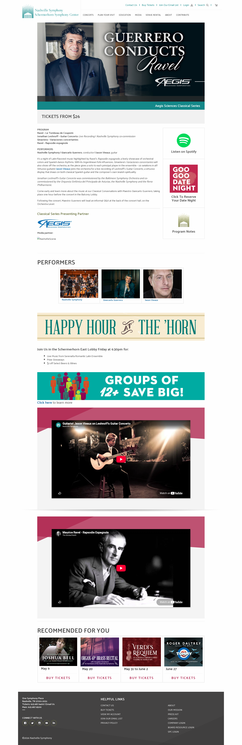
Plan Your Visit (106, 15)
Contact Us (131, 5)
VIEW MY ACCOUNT (111, 714)
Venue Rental (153, 15)
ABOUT (171, 705)
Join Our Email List (168, 5)
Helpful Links (113, 699)
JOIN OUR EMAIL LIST (111, 718)
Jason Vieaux (63, 168)
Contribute (182, 15)
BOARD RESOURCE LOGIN (181, 727)
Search (201, 5)
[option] (121, 73)
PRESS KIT (173, 714)
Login (186, 5)
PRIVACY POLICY (109, 723)
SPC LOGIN (173, 732)
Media (138, 15)
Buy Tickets (148, 5)
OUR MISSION (175, 710)
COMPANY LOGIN (176, 723)
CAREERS (172, 718)
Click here (44, 402)
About (168, 15)
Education (125, 15)
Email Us (50, 704)
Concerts (88, 15)
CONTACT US (107, 705)
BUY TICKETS (107, 710)
